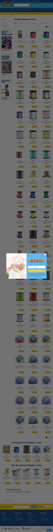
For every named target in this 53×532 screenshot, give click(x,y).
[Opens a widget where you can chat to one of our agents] (49, 530)
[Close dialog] (45, 254)
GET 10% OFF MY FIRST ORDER (36, 270)
